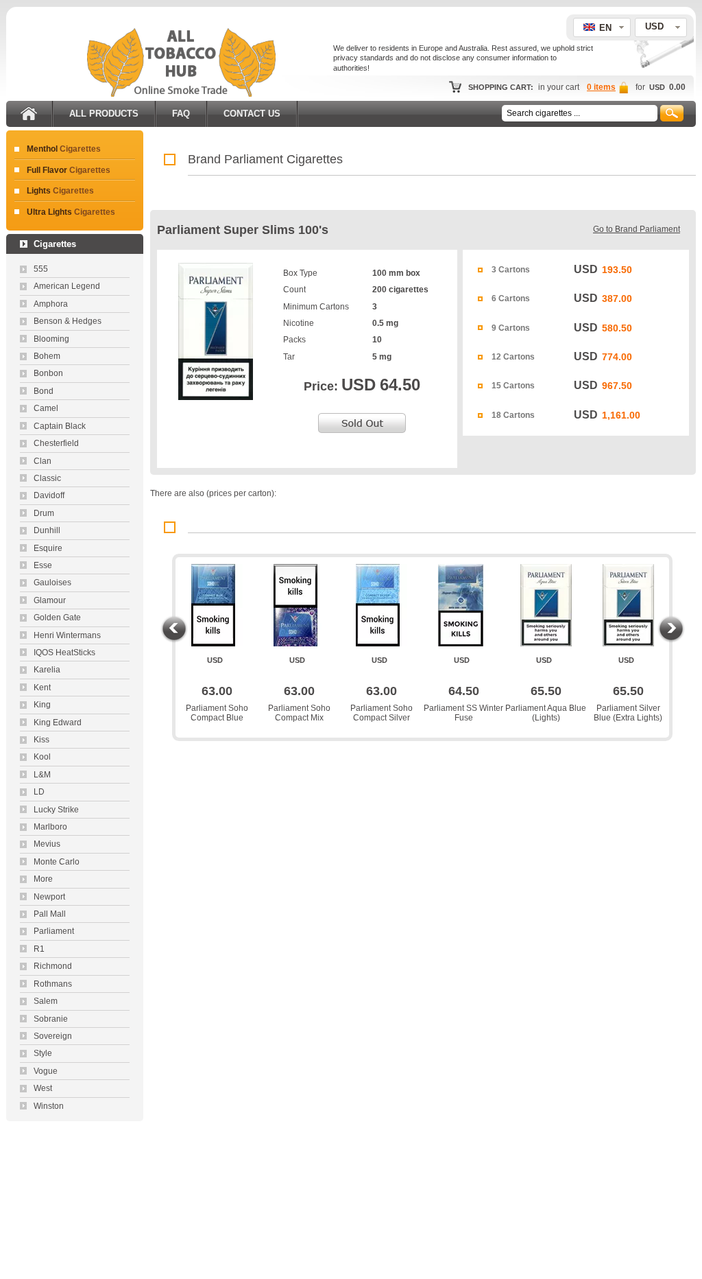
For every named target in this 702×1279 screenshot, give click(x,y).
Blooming (51, 339)
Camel (46, 408)
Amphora (51, 304)
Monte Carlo (57, 862)
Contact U (251, 113)
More (43, 879)
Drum (44, 513)
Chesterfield (56, 443)
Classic (47, 478)
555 (41, 269)
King (42, 704)
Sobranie (51, 1019)
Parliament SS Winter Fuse (463, 713)
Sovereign (53, 1036)
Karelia (47, 669)
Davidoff (49, 495)
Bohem (47, 356)
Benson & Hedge (67, 321)
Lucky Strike (56, 809)
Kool (42, 757)
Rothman (53, 984)
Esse (43, 565)
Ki (41, 739)
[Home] (28, 111)
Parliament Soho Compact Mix (299, 713)
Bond (43, 391)
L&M (42, 774)
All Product (103, 113)
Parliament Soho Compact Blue (217, 713)
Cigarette (64, 149)
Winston (49, 1106)
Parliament (54, 931)
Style (43, 1053)
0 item (601, 87)
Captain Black (60, 426)
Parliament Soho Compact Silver (381, 713)
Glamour (50, 600)
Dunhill (47, 530)
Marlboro (50, 827)
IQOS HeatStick (64, 652)
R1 (39, 949)
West (43, 1088)
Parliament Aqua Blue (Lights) (545, 713)
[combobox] (661, 27)
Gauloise (52, 582)
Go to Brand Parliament (636, 229)
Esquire (48, 548)
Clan (42, 461)
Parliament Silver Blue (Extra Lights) (628, 713)
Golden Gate (57, 617)
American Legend (67, 286)
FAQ (181, 113)
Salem (46, 1001)
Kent (42, 687)
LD (39, 792)
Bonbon (48, 373)
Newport (49, 897)
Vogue (46, 1071)
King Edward (58, 722)
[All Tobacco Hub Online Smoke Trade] (181, 94)
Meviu (47, 844)
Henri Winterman (67, 635)
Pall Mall (50, 914)
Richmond (53, 966)
